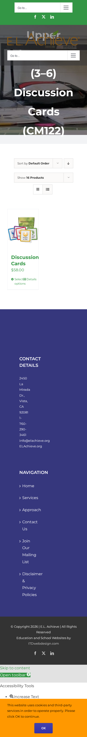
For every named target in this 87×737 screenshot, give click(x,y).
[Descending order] (68, 163)
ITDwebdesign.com (43, 643)
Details (31, 279)
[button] (15, 675)
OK (43, 728)
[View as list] (47, 189)
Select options (18, 281)
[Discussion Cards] (22, 229)
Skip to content (15, 668)
